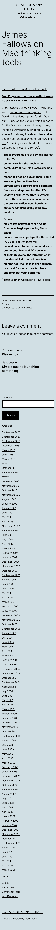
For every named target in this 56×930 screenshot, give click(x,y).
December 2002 (11, 776)
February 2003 (10, 767)
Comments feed (11, 891)
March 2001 (8, 869)
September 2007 (11, 530)
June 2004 (8, 695)
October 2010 (9, 490)
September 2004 (11, 682)
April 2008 (7, 521)
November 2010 (11, 485)
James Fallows (28, 107)
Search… (7, 397)
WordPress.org (10, 896)
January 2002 (9, 825)
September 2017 (11, 441)
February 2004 (10, 713)
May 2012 (7, 463)
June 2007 (8, 535)
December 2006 (11, 561)
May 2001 (7, 861)
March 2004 (8, 709)
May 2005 (7, 646)
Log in (5, 883)
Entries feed (8, 887)
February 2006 (10, 606)
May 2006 (7, 593)
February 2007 (10, 552)
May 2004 (7, 700)
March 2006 (8, 602)
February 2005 (10, 660)
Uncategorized (25, 307)
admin (8, 304)
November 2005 (11, 619)
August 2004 (9, 686)
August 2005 (9, 633)
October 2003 (9, 731)
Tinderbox (36, 129)
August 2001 (9, 847)
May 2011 (7, 477)
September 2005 (11, 628)
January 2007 (9, 557)
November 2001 (11, 834)
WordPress (31, 918)
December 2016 (10, 445)
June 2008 (8, 512)
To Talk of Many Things (22, 912)
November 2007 (11, 526)
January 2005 (9, 664)
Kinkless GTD (21, 147)
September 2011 (11, 472)
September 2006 (11, 575)
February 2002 (10, 820)
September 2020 (11, 436)
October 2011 (9, 468)
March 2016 (8, 450)
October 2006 (9, 570)
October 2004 (10, 677)
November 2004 (11, 673)
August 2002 (9, 794)
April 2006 (7, 597)
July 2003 (7, 744)
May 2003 (7, 753)
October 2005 (9, 624)
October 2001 (9, 838)
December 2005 (11, 615)
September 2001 (11, 843)
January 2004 (9, 718)
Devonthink (21, 129)
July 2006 (7, 584)
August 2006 (9, 579)
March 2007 (8, 548)
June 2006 (8, 588)
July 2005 (7, 637)
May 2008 (7, 517)
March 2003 (8, 762)
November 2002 (11, 780)
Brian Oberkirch (23, 279)
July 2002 (7, 798)
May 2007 (7, 539)
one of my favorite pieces (25, 112)
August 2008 (9, 508)
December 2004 (11, 669)
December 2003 (11, 722)
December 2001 (10, 829)
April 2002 (7, 811)
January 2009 (9, 503)
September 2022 (11, 432)
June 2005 (8, 642)
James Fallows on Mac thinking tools (24, 89)
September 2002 (11, 789)
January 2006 (9, 610)
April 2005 (7, 651)
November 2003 (11, 727)
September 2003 (11, 736)
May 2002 (7, 807)
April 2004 (7, 704)
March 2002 (8, 816)
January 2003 (9, 771)
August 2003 (9, 740)
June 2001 (7, 856)
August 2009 (9, 499)
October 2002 (9, 785)
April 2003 (7, 758)
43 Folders (44, 279)
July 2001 (7, 852)
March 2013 (8, 459)
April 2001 (7, 865)
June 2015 (7, 454)
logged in (23, 333)
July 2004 (7, 691)
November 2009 (11, 494)
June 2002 (8, 802)
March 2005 (8, 655)
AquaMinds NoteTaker (38, 134)
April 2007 (7, 544)
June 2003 (8, 749)
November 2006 (11, 566)
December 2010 (10, 481)
